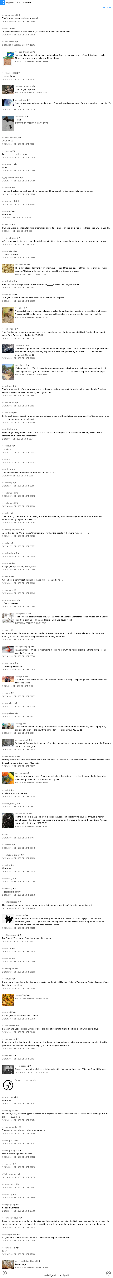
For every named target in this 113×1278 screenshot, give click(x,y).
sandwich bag (25, 52)
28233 (32, 972)
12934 (32, 144)
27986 (32, 171)
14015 (32, 1227)
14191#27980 (8, 1254)
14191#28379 (8, 895)
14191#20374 (8, 733)
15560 (32, 656)
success (23, 1066)
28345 (32, 79)
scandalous (11, 137)
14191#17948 (8, 1241)
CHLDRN (26, 21)
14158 (32, 1177)
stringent (10, 968)
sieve (8, 446)
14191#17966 (8, 570)
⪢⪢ (19, 15)
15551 (32, 396)
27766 (32, 422)
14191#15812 (8, 807)
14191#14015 (8, 1227)
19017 (32, 766)
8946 (44, 623)
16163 (32, 523)
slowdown (10, 553)
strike (8, 958)
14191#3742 (7, 941)
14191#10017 (8, 1059)
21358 (32, 706)
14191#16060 (8, 21)
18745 (32, 848)
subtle (9, 1055)
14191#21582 (8, 1157)
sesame (22, 264)
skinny (9, 482)
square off (24, 740)
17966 (32, 570)
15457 (45, 123)
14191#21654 (8, 1120)
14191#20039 (8, 358)
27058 (45, 999)
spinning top (24, 646)
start (6, 834)
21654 (32, 1120)
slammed (10, 493)
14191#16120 (8, 536)
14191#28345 (8, 79)
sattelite (22, 100)
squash (22, 773)
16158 (32, 796)
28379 (32, 895)
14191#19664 (8, 1049)
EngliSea (10, 2)
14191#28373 (8, 716)
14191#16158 (8, 796)
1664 (31, 231)
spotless (10, 703)
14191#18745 (8, 848)
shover (22, 365)
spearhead (11, 600)
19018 (32, 749)
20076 (45, 317)
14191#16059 (8, 696)
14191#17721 (8, 452)
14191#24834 (8, 908)
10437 (32, 287)
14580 (32, 988)
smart (9, 563)
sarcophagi (11, 73)
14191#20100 (8, 301)
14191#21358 (8, 706)
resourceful (11, 15)
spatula (9, 590)
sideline (9, 429)
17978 (32, 1019)
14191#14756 (8, 181)
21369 (32, 882)
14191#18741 (8, 1104)
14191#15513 (20, 375)
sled (8, 513)
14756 (32, 181)
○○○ (4, 15)
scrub (8, 187)
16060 (32, 21)
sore (8, 576)
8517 (31, 218)
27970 (32, 669)
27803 (32, 204)
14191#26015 (8, 35)
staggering (11, 803)
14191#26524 (8, 406)
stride (8, 948)
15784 (45, 783)
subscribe (10, 1039)
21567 (32, 486)
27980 (32, 1254)
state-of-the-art (13, 855)
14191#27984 (8, 607)
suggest (10, 1110)
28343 (32, 593)
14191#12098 (8, 962)
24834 (32, 908)
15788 (45, 1267)
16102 (32, 1144)
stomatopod (11, 902)
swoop (9, 1194)
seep (8, 211)
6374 (31, 439)
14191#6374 (7, 439)
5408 (31, 686)
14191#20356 (8, 462)
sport (21, 676)
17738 (45, 61)
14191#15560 (8, 656)
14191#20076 (20, 317)
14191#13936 (8, 838)
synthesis (10, 1248)
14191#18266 (8, 1133)
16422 (32, 1032)
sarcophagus (25, 86)
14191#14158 (8, 1177)
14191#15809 (8, 1198)
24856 (32, 258)
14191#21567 (8, 486)
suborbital (10, 1025)
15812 (32, 807)
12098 (32, 962)
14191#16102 (8, 1144)
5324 (44, 274)
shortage (10, 329)
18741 (32, 1104)
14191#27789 (8, 1211)
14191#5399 (7, 476)
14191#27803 (8, 204)
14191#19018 (8, 749)
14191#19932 (8, 640)
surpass (10, 1140)
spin (8, 630)
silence (7, 459)
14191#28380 (8, 506)
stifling (9, 878)
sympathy (10, 1204)
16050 (32, 556)
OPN (32, 462)
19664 (32, 1049)
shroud (9, 412)
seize (8, 224)
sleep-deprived (13, 529)
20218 (32, 110)
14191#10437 (8, 287)
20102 (45, 1072)
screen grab (13, 177)
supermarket (12, 1127)
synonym (12, 1234)
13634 (32, 157)
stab (8, 790)
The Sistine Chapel (28, 1261)
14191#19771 (8, 546)
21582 (32, 1157)
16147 (32, 244)
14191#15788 (20, 1267)
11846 (32, 45)
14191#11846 (7, 45)
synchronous (12, 1218)
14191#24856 (8, 258)
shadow (10, 281)
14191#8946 (20, 623)
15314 (45, 826)
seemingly (11, 201)
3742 (31, 941)
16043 (32, 1187)
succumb (10, 1097)
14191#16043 (8, 1187)
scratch (9, 164)
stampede (23, 813)
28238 (32, 858)
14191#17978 (8, 1019)
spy (20, 723)
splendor (10, 663)
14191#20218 (8, 110)
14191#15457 (20, 123)
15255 (32, 928)
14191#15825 (8, 951)
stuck (8, 979)
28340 (45, 93)
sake (8, 28)
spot (8, 693)
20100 (32, 301)
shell (21, 308)
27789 (32, 1211)
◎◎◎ (5, 177)
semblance (11, 238)
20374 (32, 733)
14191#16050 (8, 556)
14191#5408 (7, 686)
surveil (9, 1164)
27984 (32, 607)
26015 (32, 35)
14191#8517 (7, 218)
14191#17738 (20, 61)
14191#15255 (8, 928)
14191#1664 (7, 231)
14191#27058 (20, 999)
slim (8, 543)
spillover (23, 613)
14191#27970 (8, 669)
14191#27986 (8, 171)
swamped (12, 1174)
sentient (10, 251)
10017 (32, 1059)
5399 (31, 476)
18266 (32, 1133)
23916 (32, 1167)
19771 (32, 546)
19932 (32, 640)
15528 (32, 871)
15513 (45, 375)
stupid (9, 1012)
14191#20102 (20, 1072)
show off (10, 402)
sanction (10, 41)
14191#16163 (8, 523)
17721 (32, 452)
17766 (32, 194)
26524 (32, 406)
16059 (32, 696)
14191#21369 (8, 882)
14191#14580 (8, 988)
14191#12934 (8, 144)
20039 (32, 358)
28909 (32, 583)
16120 (32, 536)
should (22, 345)
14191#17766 (8, 194)
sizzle (8, 469)
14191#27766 (8, 422)
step (8, 865)
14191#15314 (20, 826)
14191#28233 (8, 972)
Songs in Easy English (25, 1080)
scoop (9, 151)
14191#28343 (8, 593)
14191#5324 (20, 274)
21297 (32, 338)
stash (8, 844)
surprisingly (11, 1150)
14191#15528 (8, 871)
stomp (22, 915)
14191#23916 (8, 1167)
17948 (32, 1241)
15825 (32, 951)
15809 (32, 1198)
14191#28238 (8, 858)
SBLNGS (17, 21)
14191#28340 (20, 93)
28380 (32, 506)
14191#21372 (8, 496)
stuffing (22, 995)
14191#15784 (20, 783)
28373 (32, 716)
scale (21, 116)
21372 (32, 496)
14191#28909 (8, 583)
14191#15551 (8, 396)
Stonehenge (12, 935)
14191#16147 (8, 244)
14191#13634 (8, 157)
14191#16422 (8, 1032)
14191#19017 (8, 766)
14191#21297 (8, 338)
